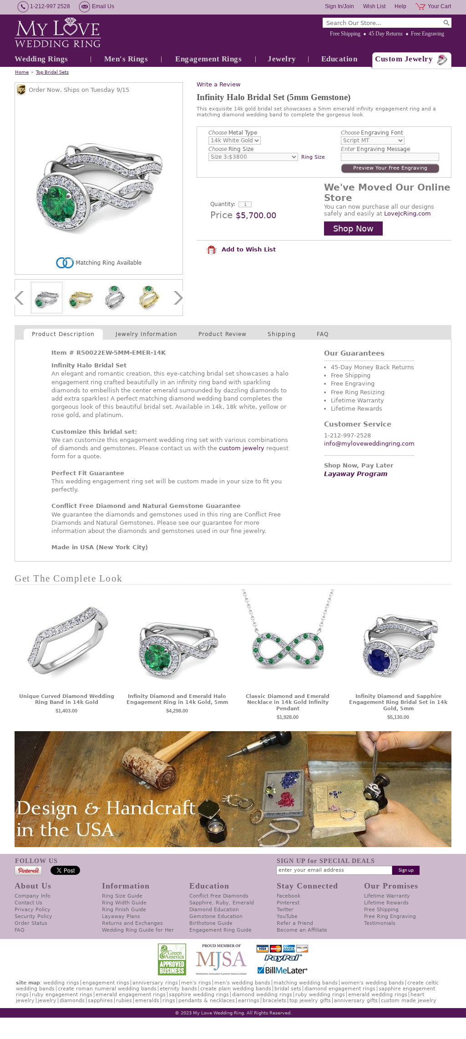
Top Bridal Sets (52, 72)
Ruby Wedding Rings (320, 995)
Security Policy (33, 916)
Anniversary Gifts (356, 1001)
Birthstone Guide (211, 923)
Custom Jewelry (404, 59)
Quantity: (222, 204)
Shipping (282, 334)
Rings (168, 1001)
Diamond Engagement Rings (339, 989)
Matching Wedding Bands (306, 983)
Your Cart (439, 6)
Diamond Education (214, 910)
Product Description (63, 334)
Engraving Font (372, 133)
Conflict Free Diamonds (218, 896)
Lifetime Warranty (387, 896)
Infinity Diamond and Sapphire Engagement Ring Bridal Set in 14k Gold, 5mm (398, 702)
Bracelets (274, 1001)
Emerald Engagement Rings (131, 995)
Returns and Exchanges (132, 923)
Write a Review (219, 84)
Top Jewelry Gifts (310, 1001)
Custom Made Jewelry (408, 1001)
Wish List (374, 6)
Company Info (33, 896)
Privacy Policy (33, 910)
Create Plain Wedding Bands (235, 989)
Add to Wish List (247, 249)
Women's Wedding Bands (372, 983)
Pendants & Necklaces (206, 1001)
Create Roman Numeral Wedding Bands (107, 989)
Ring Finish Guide (124, 910)
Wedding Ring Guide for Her (138, 930)
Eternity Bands (178, 989)
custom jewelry (241, 448)
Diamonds (72, 1001)
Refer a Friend (295, 923)
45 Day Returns (386, 33)
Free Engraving (427, 33)
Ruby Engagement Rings (62, 995)
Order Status (31, 923)
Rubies (124, 1001)
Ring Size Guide (122, 896)
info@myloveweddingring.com (369, 443)
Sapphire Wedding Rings (199, 995)
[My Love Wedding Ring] (58, 33)
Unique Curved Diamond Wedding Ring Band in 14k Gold (66, 699)
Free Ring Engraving (390, 916)
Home (22, 72)
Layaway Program (356, 473)
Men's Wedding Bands (242, 983)
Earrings (248, 1001)
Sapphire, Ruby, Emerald (221, 903)
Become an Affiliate (302, 930)
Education (339, 59)
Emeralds (147, 1001)
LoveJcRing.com (407, 213)
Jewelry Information (146, 334)
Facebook (288, 896)
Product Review (222, 334)
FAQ (323, 334)
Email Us (103, 6)
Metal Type (232, 133)
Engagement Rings (208, 59)
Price (221, 215)
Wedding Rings (41, 59)
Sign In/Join (339, 6)
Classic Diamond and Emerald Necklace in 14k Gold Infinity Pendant (287, 702)
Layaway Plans (121, 916)
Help (400, 6)
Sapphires (100, 1001)
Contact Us (28, 903)
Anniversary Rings (155, 983)
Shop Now (353, 228)
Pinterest (288, 903)
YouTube (287, 916)
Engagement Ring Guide (220, 930)
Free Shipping (345, 33)
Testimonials (379, 923)
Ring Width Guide (124, 903)
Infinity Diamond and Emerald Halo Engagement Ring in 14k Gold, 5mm (177, 699)
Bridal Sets (287, 989)
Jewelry (282, 59)
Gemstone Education (216, 916)
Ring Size (230, 149)
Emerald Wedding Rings (377, 995)
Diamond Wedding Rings (262, 995)
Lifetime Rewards (386, 903)
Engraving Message (375, 149)
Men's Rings (126, 59)
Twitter (285, 910)
